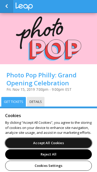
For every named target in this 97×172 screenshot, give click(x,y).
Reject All (48, 154)
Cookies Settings (48, 165)
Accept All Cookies (48, 143)
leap (41, 6)
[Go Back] (6, 6)
